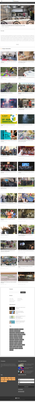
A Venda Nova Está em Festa (5, 156)
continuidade (16, 341)
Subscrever (26, 386)
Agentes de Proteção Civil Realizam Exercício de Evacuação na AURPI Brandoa (8, 251)
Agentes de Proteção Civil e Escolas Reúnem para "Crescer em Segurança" (25, 235)
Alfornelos (22, 332)
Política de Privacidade (27, 384)
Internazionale (12, 339)
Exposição (2, 379)
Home (3, 2)
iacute (17, 346)
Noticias (5, 2)
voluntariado (19, 334)
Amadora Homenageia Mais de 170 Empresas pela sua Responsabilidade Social (20, 317)
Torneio (10, 379)
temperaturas (18, 332)
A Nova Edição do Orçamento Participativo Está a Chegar (8, 125)
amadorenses (12, 348)
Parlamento (11, 337)
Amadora (20, 346)
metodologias (22, 339)
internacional (17, 339)
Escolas (5, 381)
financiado (19, 344)
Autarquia (13, 379)
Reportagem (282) (20, 299)
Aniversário (13, 377)
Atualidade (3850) (11, 301)
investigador (11, 329)
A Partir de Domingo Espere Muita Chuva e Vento (25, 124)
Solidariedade (16, 329)
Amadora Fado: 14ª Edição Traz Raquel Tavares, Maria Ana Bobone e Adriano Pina (28, 372)
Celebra (6, 377)
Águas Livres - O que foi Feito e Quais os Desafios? (8, 266)
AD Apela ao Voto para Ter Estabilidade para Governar (9, 203)
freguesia (23, 344)
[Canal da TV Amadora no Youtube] (23, 391)
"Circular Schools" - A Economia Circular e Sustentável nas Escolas (8, 62)
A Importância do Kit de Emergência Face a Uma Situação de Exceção (25, 109)
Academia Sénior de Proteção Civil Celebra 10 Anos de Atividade (26, 172)
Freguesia (6, 379)
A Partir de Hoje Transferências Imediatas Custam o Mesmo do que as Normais (25, 141)
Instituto (15, 344)
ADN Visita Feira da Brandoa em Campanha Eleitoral (25, 203)
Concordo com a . (25, 384)
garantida (11, 334)
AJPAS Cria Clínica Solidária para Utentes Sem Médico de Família (8, 282)
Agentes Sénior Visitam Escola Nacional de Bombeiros (26, 250)
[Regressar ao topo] (32, 396)
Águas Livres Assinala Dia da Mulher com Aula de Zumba (25, 266)
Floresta (14, 346)
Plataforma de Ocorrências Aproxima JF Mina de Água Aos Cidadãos (20, 312)
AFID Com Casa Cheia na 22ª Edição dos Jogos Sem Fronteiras (8, 219)
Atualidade (8, 2)
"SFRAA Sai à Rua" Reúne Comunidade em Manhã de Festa (8, 77)
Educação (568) (20, 298)
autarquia (16, 348)
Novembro (15, 334)
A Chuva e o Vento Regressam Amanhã (6, 108)
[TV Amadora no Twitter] (20, 391)
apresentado (21, 329)
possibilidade (20, 348)
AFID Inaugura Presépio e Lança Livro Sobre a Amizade (26, 219)
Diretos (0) (19, 300)
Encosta (2, 381)
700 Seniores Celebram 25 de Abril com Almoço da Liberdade (25, 93)
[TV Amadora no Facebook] (19, 391)
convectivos (11, 344)
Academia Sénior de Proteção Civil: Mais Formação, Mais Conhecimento (8, 188)
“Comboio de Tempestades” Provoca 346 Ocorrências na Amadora (26, 77)
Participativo (11, 341)
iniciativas (20, 337)
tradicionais (15, 336)
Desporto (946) (11, 299)
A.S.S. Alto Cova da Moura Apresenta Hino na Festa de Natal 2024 (8, 172)
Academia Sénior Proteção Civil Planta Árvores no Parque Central (25, 188)
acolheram (11, 336)
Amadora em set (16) (12, 300)
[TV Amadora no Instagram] (22, 391)
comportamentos (12, 332)
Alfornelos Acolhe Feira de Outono (23, 282)
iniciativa (23, 334)
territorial (20, 341)
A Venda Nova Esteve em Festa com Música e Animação (26, 156)
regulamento (20, 336)
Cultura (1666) (11, 298)
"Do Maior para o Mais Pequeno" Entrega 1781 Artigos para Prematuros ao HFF (26, 62)
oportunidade (16, 337)
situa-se (11, 346)
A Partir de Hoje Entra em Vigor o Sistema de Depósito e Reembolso (9, 141)
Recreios (9, 377)
